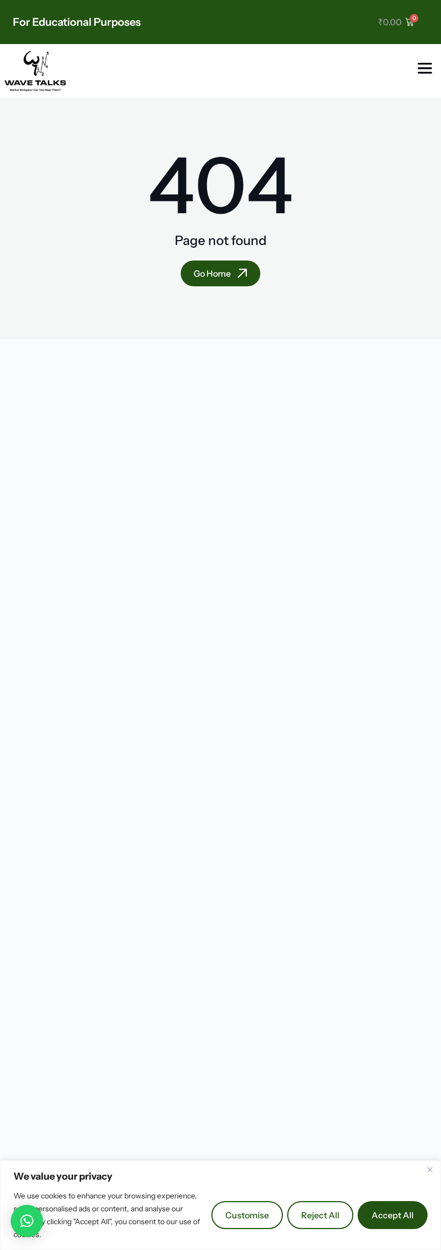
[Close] (429, 1169)
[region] (220, 1205)
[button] (27, 1221)
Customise (247, 1215)
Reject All (320, 1215)
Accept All (393, 1215)
